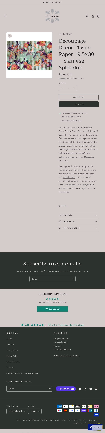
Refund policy (54, 420)
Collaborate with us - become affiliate (22, 374)
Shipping (62, 78)
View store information (71, 120)
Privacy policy (66, 420)
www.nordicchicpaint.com (66, 355)
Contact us (10, 368)
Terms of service (80, 420)
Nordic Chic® (28, 420)
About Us (10, 345)
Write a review (52, 309)
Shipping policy (93, 420)
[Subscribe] (72, 279)
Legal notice (78, 423)
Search (9, 339)
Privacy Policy (12, 350)
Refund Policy (12, 356)
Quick (9, 333)
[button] (5, 16)
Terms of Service (13, 362)
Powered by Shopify (40, 420)
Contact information (92, 423)
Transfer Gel (69, 177)
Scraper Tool (73, 185)
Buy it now (79, 104)
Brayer (86, 185)
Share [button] (63, 206)
